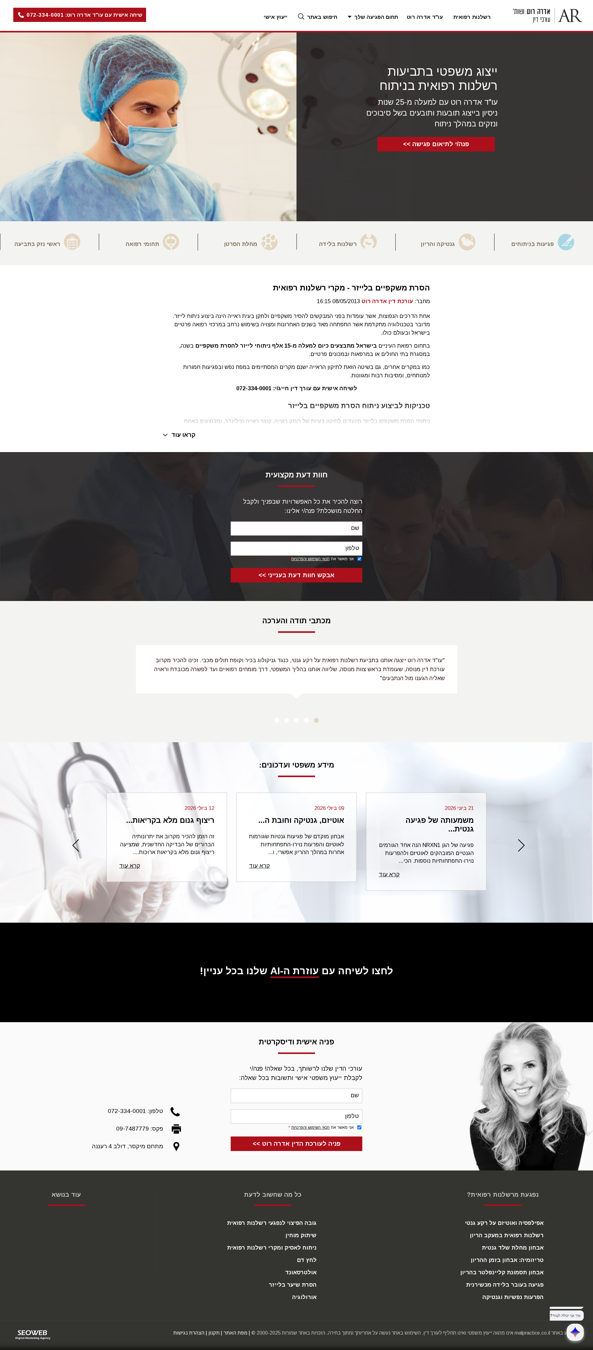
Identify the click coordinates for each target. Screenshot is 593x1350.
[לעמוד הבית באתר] (542, 15)
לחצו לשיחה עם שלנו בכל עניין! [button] (296, 971)
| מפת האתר (237, 1332)
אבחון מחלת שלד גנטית (513, 1248)
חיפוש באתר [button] (321, 17)
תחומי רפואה (142, 244)
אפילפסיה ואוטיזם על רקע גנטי (504, 1223)
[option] (543, 242)
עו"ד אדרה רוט (425, 17)
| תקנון (215, 1332)
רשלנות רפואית (472, 17)
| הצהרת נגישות (190, 1332)
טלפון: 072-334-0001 (135, 1111)
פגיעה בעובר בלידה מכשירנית (505, 1285)
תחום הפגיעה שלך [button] (375, 17)
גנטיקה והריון (438, 244)
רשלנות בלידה (338, 244)
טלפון (352, 548)
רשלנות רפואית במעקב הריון (507, 1235)
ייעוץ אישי (276, 17)
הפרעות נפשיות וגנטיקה (513, 1297)
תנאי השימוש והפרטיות (310, 559)
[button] (73, 15)
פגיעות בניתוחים (532, 244)
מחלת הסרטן (240, 244)
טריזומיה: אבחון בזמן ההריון (507, 1260)
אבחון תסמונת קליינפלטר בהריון (502, 1272)
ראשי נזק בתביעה (37, 244)
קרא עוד (389, 874)
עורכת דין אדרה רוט (387, 301)
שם (355, 528)
